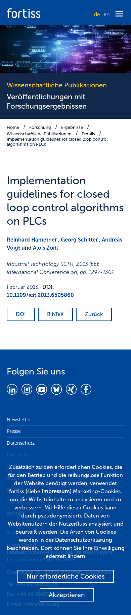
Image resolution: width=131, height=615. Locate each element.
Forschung (40, 127)
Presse (14, 431)
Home (13, 127)
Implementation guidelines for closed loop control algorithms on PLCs (57, 142)
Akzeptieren (67, 595)
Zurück (94, 314)
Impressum (56, 491)
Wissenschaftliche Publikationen (39, 133)
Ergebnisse (72, 127)
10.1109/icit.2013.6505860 (40, 295)
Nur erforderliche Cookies (66, 576)
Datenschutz (21, 443)
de (97, 14)
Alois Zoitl (45, 248)
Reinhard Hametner (32, 239)
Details (88, 133)
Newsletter (19, 420)
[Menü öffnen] (119, 14)
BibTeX (55, 314)
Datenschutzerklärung (83, 540)
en (106, 14)
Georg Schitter (79, 239)
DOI (21, 314)
